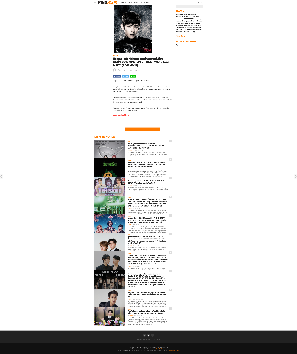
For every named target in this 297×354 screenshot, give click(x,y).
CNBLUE (195, 16)
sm (191, 27)
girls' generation (187, 21)
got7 (196, 21)
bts (191, 16)
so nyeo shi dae (183, 29)
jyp (191, 23)
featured (189, 18)
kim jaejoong (197, 23)
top (183, 31)
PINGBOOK (122, 69)
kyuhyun (178, 25)
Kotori (130, 150)
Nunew (196, 25)
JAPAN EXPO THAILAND (182, 23)
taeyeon (179, 32)
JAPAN (136, 2)
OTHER (146, 2)
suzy (200, 29)
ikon (199, 21)
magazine (184, 25)
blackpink (187, 16)
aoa (185, 14)
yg (194, 31)
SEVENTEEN (183, 27)
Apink (188, 14)
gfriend (178, 21)
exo (182, 19)
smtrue (195, 27)
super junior (194, 29)
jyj (189, 23)
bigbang (179, 16)
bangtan (193, 14)
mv (191, 25)
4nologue (179, 14)
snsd (199, 27)
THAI (140, 2)
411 (183, 14)
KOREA (130, 2)
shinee (188, 27)
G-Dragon (199, 19)
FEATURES (123, 2)
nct (193, 25)
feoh (195, 19)
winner (191, 31)
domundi (178, 19)
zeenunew (198, 31)
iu (201, 21)
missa (188, 25)
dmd (198, 16)
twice (186, 31)
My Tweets (179, 45)
